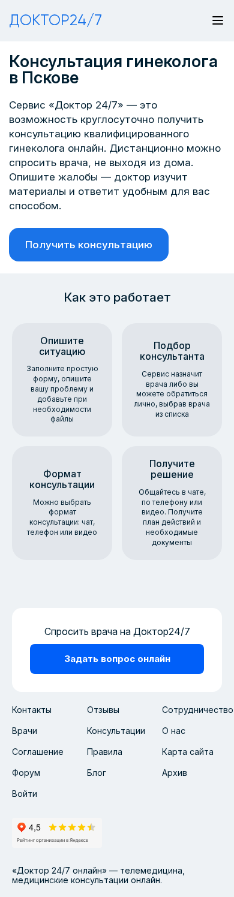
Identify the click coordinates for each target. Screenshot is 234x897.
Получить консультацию (88, 245)
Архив (174, 772)
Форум (26, 772)
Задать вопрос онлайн (117, 658)
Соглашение (38, 752)
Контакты (32, 710)
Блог (96, 772)
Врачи (24, 731)
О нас (173, 731)
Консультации (116, 731)
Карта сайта (188, 752)
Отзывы (103, 710)
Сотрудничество (197, 710)
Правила (104, 752)
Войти (24, 793)
